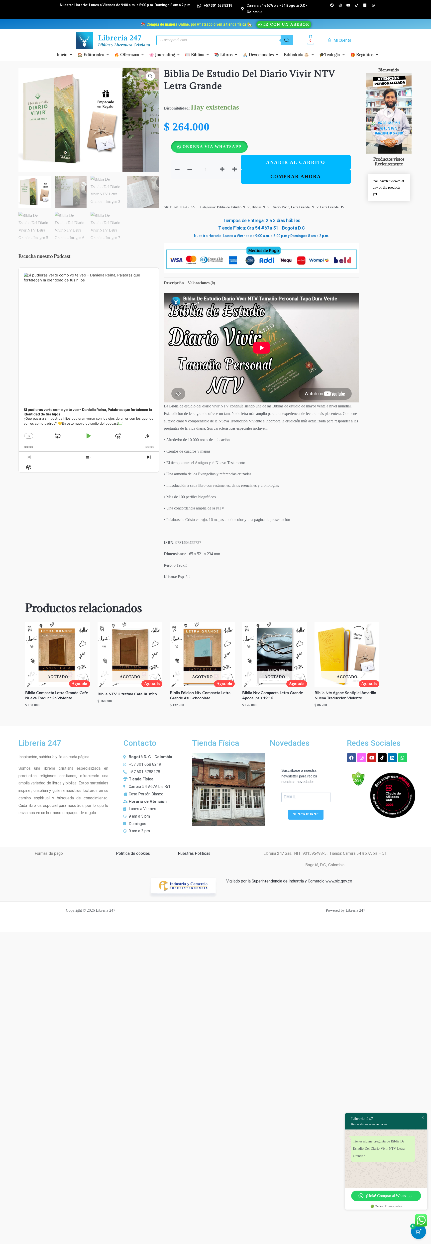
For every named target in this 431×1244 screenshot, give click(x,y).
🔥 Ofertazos (126, 54)
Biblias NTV (261, 207)
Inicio (62, 54)
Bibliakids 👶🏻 (296, 54)
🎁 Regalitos (361, 54)
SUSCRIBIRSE (306, 814)
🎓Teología (329, 54)
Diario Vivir (280, 207)
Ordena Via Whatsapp (212, 146)
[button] (64, 55)
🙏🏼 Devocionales (258, 54)
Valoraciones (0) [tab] (201, 283)
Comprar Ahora (295, 176)
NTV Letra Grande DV (328, 207)
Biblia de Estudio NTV (233, 207)
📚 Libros (223, 54)
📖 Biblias (194, 54)
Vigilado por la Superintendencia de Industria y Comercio (275, 881)
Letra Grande (300, 207)
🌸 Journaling (162, 54)
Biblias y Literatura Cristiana (124, 45)
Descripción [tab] (174, 283)
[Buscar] (287, 40)
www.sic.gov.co (338, 881)
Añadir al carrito (295, 162)
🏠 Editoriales (91, 54)
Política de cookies (133, 853)
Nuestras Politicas (194, 853)
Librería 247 (119, 38)
